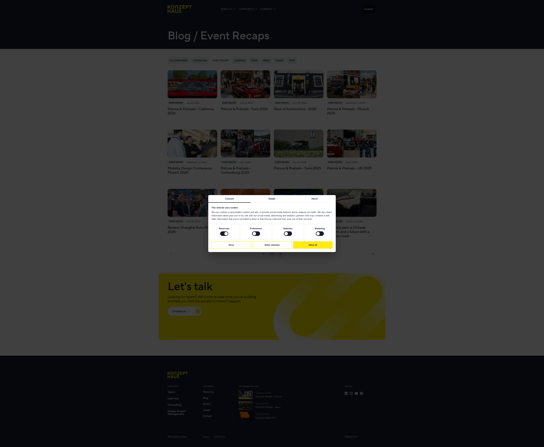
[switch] (256, 233)
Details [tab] (272, 198)
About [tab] (314, 198)
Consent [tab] (229, 198)
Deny (231, 245)
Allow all (313, 245)
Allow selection (272, 245)
